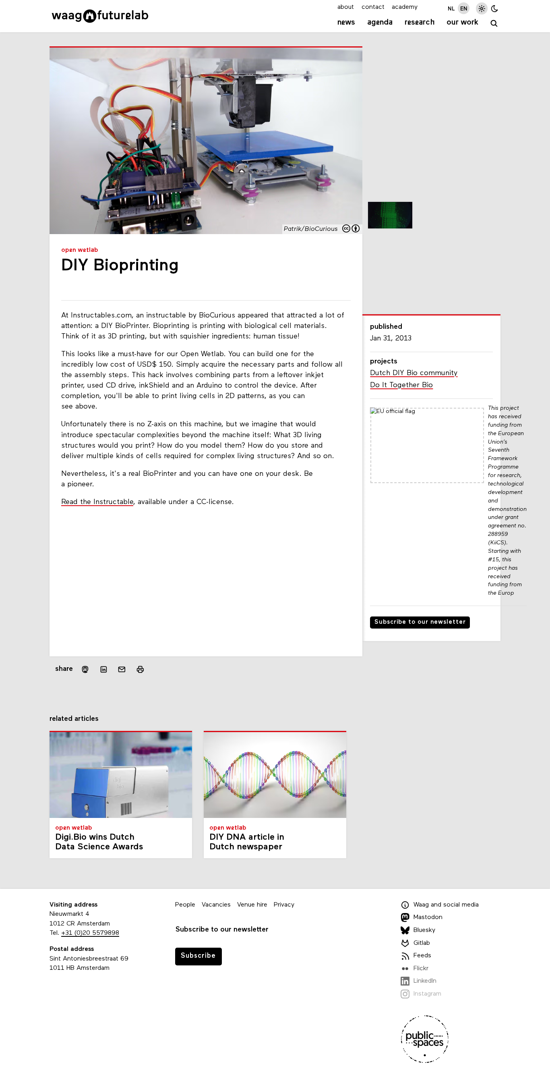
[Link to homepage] (100, 16)
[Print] (140, 669)
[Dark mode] (494, 8)
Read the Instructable (97, 502)
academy (405, 7)
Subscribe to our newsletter (420, 622)
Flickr (421, 968)
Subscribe (198, 956)
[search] (494, 23)
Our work (462, 23)
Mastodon (428, 917)
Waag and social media (446, 905)
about (345, 7)
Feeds (422, 956)
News (346, 23)
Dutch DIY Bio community (413, 373)
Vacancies (216, 905)
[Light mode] (482, 8)
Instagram (427, 994)
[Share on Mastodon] (85, 669)
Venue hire (252, 905)
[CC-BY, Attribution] (351, 229)
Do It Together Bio (401, 385)
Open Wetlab (79, 250)
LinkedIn (425, 981)
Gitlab (422, 943)
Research (420, 23)
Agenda (380, 23)
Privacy (284, 905)
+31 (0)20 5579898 (90, 933)
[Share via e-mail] (122, 670)
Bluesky (424, 930)
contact (373, 7)
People (185, 905)
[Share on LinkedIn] (103, 670)
